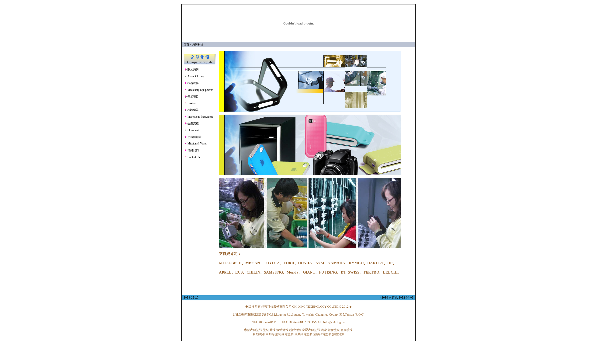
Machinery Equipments (200, 89)
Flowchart (193, 130)
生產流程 (193, 123)
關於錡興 (193, 69)
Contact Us (193, 157)
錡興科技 (197, 44)
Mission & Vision (197, 143)
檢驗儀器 (193, 110)
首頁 (186, 44)
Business (192, 103)
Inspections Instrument (200, 116)
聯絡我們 (193, 150)
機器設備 (193, 83)
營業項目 (193, 96)
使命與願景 (194, 137)
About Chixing (195, 76)
